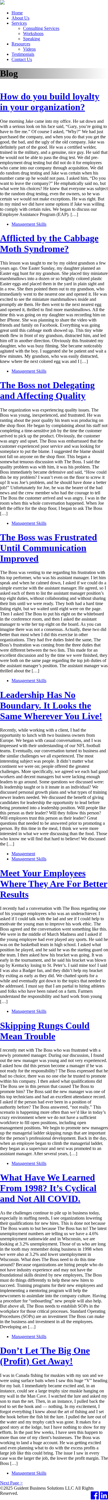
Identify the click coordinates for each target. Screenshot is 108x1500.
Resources (21, 43)
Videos (29, 49)
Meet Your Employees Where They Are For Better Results (53, 884)
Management (23, 853)
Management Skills (29, 224)
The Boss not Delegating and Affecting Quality (47, 390)
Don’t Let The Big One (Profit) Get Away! (45, 1355)
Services (19, 23)
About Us (20, 18)
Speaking (31, 38)
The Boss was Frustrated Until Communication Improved (48, 548)
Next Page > (11, 1482)
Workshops (33, 33)
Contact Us (22, 59)
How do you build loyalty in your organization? (49, 101)
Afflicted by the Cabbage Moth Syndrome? (49, 243)
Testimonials (23, 54)
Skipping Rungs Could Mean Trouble (45, 1030)
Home (17, 12)
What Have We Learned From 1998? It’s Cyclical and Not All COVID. (48, 1188)
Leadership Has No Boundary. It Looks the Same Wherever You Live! (51, 705)
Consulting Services (41, 28)
